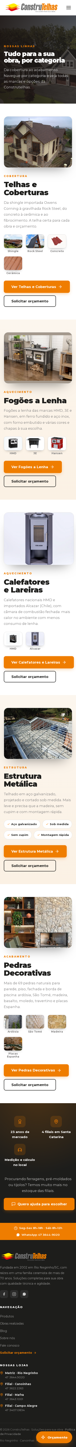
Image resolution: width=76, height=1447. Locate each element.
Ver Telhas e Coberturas (33, 287)
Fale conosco (9, 1345)
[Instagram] (14, 1294)
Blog (3, 1331)
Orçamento (58, 1437)
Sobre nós (7, 1338)
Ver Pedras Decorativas (33, 1070)
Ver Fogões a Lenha (29, 467)
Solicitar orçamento (29, 301)
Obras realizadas (12, 1323)
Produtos (7, 1316)
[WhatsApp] (24, 1294)
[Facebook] (4, 1294)
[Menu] (68, 7)
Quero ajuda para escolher (42, 1204)
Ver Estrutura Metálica (32, 851)
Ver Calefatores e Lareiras (35, 662)
